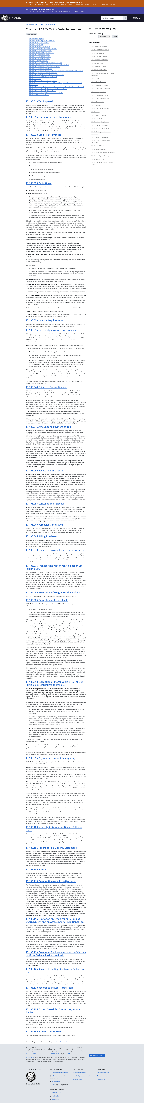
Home (28, 24)
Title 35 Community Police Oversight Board (102, 164)
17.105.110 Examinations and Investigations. (43, 81)
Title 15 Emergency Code (98, 92)
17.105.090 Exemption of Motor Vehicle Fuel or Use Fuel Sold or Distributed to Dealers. (56, 71)
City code (34, 24)
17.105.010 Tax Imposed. (36, 39)
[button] (136, 18)
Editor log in (101, 1079)
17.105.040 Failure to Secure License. (40, 51)
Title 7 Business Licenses (98, 66)
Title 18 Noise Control (97, 102)
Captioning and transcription (82, 1076)
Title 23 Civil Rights (96, 118)
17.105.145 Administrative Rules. (39, 95)
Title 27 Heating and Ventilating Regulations (100, 133)
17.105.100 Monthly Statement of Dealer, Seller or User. (46, 75)
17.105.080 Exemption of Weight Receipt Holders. (44, 67)
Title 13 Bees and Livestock (99, 85)
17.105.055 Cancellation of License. (40, 57)
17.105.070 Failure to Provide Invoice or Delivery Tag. (45, 63)
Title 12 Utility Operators (98, 82)
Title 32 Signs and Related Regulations (103, 152)
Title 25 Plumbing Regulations (100, 125)
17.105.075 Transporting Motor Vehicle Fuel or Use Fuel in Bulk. (49, 65)
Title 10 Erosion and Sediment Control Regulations (102, 74)
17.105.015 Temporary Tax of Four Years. (42, 41)
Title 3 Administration (97, 53)
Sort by (100, 34)
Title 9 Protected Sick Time (99, 70)
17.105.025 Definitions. (36, 45)
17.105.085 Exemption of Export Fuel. (40, 69)
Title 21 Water (95, 112)
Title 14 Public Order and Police (100, 88)
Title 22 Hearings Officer (98, 115)
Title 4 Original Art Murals (99, 56)
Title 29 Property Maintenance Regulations (100, 141)
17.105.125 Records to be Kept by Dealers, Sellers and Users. (48, 89)
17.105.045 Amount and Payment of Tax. (41, 53)
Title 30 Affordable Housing (99, 146)
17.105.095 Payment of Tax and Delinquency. (43, 73)
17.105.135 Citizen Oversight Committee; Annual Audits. (46, 93)
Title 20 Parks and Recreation (100, 108)
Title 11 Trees (95, 78)
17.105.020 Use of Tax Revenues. (39, 43)
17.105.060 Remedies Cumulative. (39, 59)
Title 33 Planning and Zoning (100, 156)
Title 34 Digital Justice (97, 159)
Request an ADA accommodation (36, 1054)
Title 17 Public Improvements (48, 24)
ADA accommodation (79, 1073)
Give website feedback (62, 1042)
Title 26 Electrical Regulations (100, 128)
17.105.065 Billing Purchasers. (38, 61)
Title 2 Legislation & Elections (100, 50)
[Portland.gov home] (11, 18)
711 (69, 1054)
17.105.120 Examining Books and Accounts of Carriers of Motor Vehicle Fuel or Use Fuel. (56, 87)
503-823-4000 (54, 1054)
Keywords (92, 34)
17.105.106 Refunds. (35, 79)
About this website (103, 1073)
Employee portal (102, 1076)
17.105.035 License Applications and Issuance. (43, 49)
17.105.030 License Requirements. (39, 47)
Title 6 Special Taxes (97, 63)
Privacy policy (77, 1079)
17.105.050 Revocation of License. (39, 55)
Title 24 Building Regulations (100, 122)
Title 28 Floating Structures (99, 137)
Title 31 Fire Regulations (98, 149)
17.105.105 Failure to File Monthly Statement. (43, 77)
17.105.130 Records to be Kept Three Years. (42, 91)
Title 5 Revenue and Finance (99, 60)
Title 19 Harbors (96, 105)
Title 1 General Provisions (99, 46)
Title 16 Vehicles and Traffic (99, 95)
